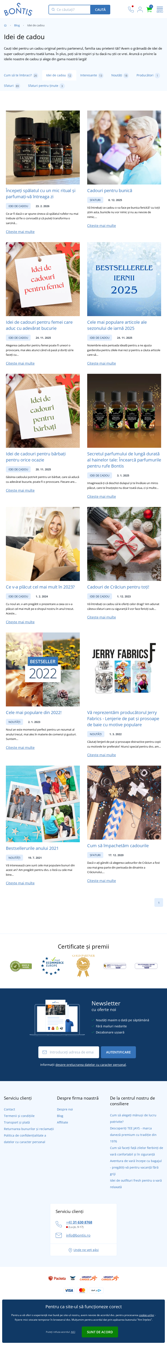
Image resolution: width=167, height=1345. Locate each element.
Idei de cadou (58, 75)
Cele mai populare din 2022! (34, 712)
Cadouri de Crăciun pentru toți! (118, 587)
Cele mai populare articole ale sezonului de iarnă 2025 (117, 325)
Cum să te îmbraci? (20, 75)
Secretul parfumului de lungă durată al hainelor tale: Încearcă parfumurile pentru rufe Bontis (124, 460)
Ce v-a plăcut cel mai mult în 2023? (40, 587)
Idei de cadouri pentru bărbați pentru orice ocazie (36, 457)
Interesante (91, 75)
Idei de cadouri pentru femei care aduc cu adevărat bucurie (39, 325)
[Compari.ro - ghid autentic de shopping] (21, 965)
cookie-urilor (146, 1315)
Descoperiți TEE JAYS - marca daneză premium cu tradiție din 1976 (133, 1134)
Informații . (83, 1065)
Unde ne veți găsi (86, 1250)
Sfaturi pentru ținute (45, 86)
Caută (100, 9)
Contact (9, 1109)
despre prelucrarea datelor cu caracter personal (90, 1065)
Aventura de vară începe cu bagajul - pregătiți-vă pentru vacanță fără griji (136, 1167)
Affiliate (62, 1122)
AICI (73, 1331)
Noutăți (119, 75)
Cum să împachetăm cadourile (118, 846)
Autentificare (118, 1052)
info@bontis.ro (78, 1235)
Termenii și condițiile (19, 1116)
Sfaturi (11, 86)
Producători (147, 75)
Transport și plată (17, 1122)
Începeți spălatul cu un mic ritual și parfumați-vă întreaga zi (40, 194)
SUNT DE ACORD (100, 1332)
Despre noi (65, 1109)
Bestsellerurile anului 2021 (32, 848)
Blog (17, 25)
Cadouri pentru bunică (109, 190)
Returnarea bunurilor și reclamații (29, 1129)
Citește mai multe (20, 231)
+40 (79, 1222)
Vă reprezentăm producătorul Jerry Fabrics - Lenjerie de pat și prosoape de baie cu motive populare (123, 718)
